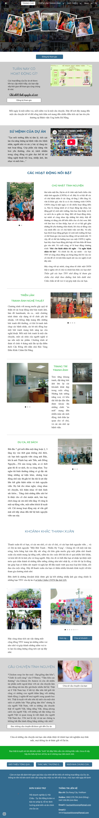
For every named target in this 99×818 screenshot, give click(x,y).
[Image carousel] (20, 204)
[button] (96, 3)
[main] (24, 71)
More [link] (86, 3)
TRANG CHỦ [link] (28, 3)
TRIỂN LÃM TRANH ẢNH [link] (49, 3)
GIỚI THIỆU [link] (72, 3)
